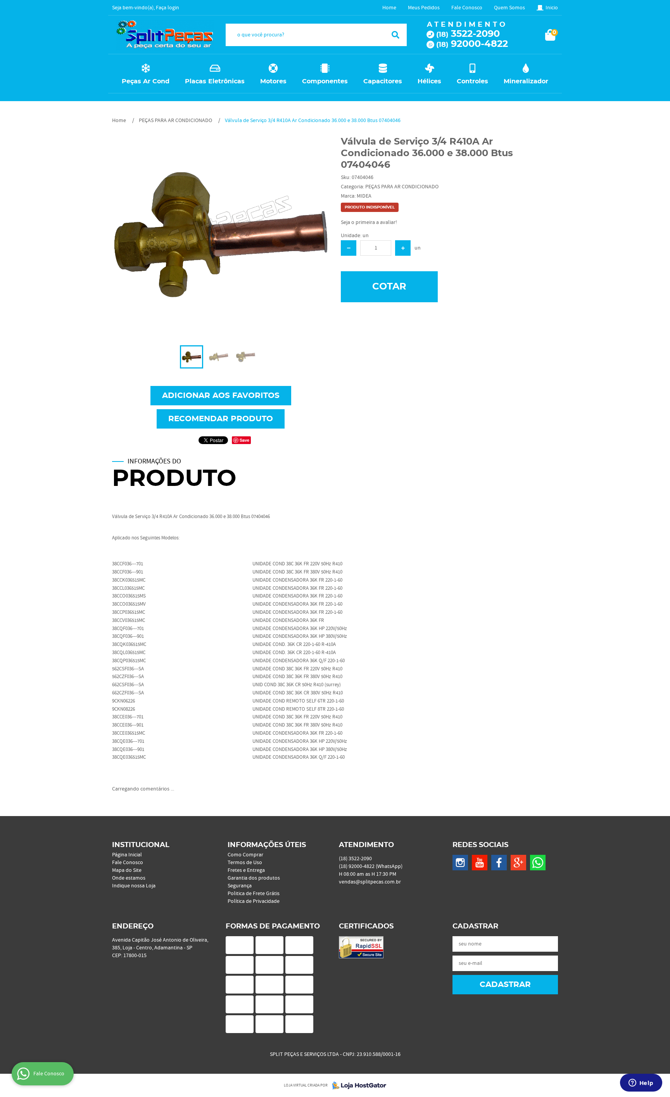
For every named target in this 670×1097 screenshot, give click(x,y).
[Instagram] (460, 862)
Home (389, 7)
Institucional (140, 845)
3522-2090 (468, 34)
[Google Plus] (518, 862)
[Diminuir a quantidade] (348, 248)
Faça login (167, 7)
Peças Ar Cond (145, 81)
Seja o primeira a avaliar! (369, 222)
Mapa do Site (127, 870)
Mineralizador (526, 81)
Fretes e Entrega (246, 870)
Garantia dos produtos (254, 878)
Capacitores (382, 81)
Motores (273, 81)
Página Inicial (127, 854)
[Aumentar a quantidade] (403, 248)
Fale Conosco (466, 7)
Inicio (552, 7)
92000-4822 (472, 44)
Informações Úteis (267, 845)
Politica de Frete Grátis (254, 893)
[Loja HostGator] (357, 1085)
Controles (472, 81)
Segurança (240, 885)
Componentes (325, 81)
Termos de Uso (245, 862)
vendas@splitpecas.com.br (370, 881)
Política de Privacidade (254, 901)
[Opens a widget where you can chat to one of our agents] (641, 1083)
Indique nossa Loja (133, 885)
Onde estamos (128, 878)
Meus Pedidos (424, 7)
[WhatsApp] (538, 862)
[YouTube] (479, 862)
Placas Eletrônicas (215, 81)
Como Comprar (245, 854)
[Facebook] (499, 862)
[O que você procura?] (395, 35)
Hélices (429, 81)
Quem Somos (509, 7)
